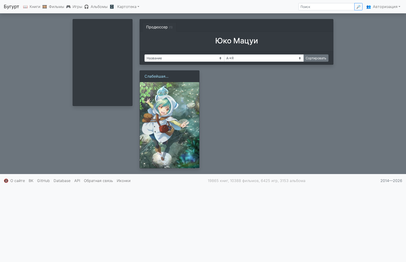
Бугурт (11, 6)
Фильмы (56, 6)
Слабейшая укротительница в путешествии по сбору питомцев (165, 76)
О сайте (17, 180)
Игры (77, 6)
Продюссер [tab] (159, 27)
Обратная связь (98, 180)
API (77, 180)
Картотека (127, 6)
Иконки (124, 180)
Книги (35, 6)
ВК (31, 180)
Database (62, 180)
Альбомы (99, 6)
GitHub (43, 180)
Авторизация (385, 6)
